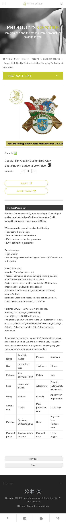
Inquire (24, 183)
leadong (45, 506)
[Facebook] (39, 491)
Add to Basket (24, 191)
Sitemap (21, 506)
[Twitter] (26, 491)
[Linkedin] (32, 491)
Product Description (16, 208)
